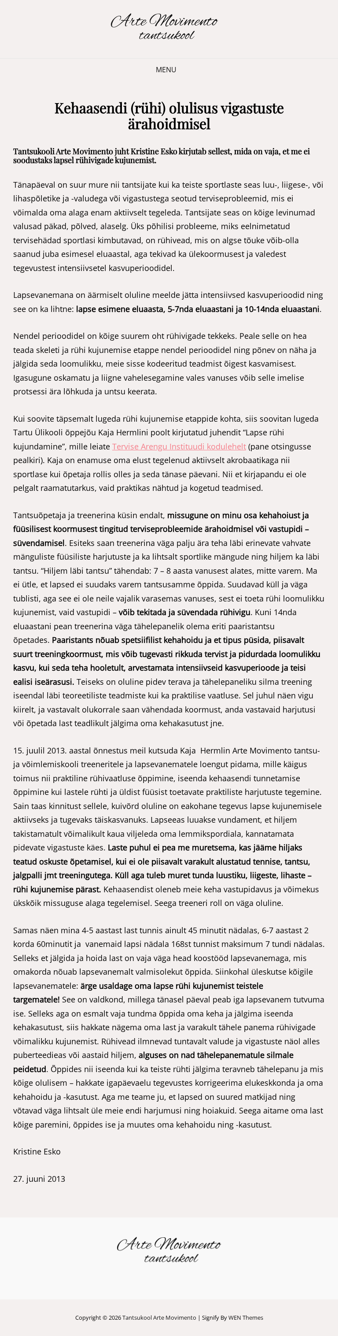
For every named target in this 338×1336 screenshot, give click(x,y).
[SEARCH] (188, 70)
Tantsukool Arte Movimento (159, 1317)
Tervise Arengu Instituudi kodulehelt (179, 446)
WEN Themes (245, 1317)
